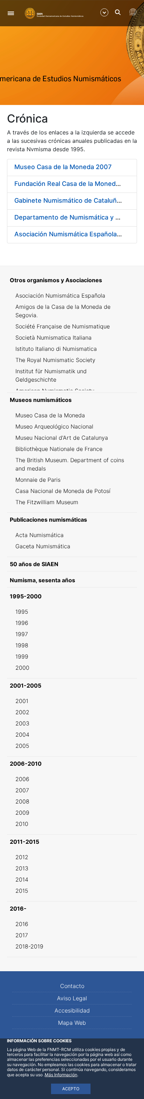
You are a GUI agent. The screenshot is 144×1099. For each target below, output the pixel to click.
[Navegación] (10, 13)
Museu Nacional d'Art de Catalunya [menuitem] (61, 437)
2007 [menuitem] (22, 790)
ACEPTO (70, 1088)
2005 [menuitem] (22, 745)
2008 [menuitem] (22, 801)
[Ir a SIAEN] (54, 13)
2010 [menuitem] (21, 823)
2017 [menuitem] (21, 935)
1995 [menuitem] (21, 611)
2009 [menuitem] (22, 812)
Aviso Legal (72, 998)
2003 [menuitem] (22, 723)
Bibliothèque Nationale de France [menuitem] (58, 448)
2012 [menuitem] (21, 857)
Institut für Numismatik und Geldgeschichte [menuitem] (51, 375)
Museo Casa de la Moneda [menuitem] (50, 415)
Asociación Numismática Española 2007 (74, 234)
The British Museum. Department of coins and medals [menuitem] (69, 464)
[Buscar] (118, 12)
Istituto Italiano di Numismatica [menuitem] (56, 348)
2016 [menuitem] (21, 923)
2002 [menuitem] (22, 712)
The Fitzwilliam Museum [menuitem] (46, 502)
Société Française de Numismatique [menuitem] (62, 326)
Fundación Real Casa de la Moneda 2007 (75, 183)
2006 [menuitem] (22, 778)
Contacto (72, 985)
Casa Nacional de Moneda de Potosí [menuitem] (62, 490)
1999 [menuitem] (21, 656)
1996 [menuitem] (21, 622)
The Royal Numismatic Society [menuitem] (55, 359)
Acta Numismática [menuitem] (39, 534)
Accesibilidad (72, 1010)
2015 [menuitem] (21, 890)
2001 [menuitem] (21, 700)
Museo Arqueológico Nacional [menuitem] (54, 426)
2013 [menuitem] (21, 868)
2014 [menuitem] (21, 879)
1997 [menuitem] (21, 634)
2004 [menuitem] (22, 734)
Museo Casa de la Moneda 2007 (62, 167)
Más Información (61, 1074)
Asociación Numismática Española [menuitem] (60, 295)
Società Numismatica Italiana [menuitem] (53, 337)
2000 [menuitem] (22, 667)
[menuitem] (72, 280)
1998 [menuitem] (21, 645)
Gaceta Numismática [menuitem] (42, 546)
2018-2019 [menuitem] (29, 946)
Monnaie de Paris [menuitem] (37, 479)
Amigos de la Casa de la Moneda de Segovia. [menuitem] (62, 311)
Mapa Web (72, 1022)
